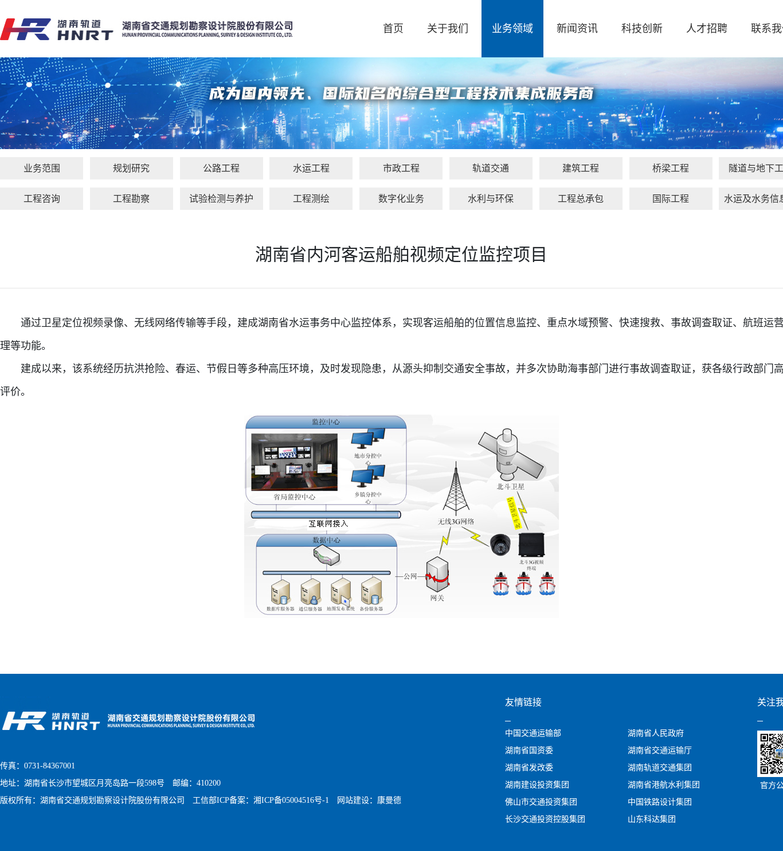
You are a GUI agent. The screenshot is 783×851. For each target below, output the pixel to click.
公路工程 (221, 168)
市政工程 (401, 168)
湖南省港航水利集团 (664, 784)
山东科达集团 (652, 819)
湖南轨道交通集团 (660, 767)
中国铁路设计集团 (660, 802)
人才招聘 (706, 28)
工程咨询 (42, 199)
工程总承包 (581, 199)
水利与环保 (491, 199)
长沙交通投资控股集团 (545, 819)
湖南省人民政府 (656, 733)
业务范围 (42, 168)
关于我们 (447, 28)
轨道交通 (490, 168)
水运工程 (311, 168)
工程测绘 (311, 199)
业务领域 (512, 28)
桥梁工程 (670, 168)
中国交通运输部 (533, 733)
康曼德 (389, 800)
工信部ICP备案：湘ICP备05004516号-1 (261, 800)
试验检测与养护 (221, 199)
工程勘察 (131, 199)
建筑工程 (580, 168)
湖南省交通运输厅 (660, 750)
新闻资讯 (577, 28)
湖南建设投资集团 (537, 784)
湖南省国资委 (529, 750)
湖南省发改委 (529, 767)
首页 (393, 28)
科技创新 (642, 28)
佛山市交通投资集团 (541, 802)
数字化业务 (401, 199)
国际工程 (670, 199)
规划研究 (131, 168)
